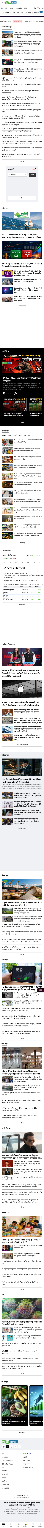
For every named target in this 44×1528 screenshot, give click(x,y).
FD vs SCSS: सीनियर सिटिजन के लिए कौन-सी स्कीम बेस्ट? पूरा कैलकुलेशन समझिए (21, 111)
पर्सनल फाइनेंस (26, 1464)
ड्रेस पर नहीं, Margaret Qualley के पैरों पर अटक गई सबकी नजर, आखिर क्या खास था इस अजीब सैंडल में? (27, 812)
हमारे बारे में (7, 1503)
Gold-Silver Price (6, 12)
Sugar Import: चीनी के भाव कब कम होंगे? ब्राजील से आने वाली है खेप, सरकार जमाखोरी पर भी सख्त (27, 34)
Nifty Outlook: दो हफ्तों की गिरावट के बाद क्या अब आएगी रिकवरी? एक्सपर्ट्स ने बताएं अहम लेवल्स (28, 61)
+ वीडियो (22, 423)
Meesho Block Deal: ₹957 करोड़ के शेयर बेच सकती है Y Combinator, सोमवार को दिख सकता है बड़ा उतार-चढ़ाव (28, 273)
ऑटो (22, 12)
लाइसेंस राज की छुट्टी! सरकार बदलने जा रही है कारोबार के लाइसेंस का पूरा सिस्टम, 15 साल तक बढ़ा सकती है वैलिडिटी (28, 729)
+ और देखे (22, 161)
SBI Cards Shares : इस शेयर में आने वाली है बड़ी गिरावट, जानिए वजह (13, 414)
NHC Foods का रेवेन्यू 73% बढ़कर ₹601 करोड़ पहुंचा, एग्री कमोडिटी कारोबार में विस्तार (20, 92)
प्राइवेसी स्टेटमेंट (35, 1503)
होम (2, 8)
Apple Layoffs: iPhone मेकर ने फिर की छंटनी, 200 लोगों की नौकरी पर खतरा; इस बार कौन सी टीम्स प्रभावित (20, 703)
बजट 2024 (5, 1457)
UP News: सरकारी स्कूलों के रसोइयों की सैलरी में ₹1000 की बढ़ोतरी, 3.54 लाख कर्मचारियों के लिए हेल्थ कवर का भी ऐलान (21, 117)
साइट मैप (25, 1505)
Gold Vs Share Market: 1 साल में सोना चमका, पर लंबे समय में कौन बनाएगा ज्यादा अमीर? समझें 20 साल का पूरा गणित (28, 534)
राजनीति (4, 1471)
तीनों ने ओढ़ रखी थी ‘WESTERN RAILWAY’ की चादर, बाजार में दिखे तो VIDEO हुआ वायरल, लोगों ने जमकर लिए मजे (28, 795)
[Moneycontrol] (11, 2)
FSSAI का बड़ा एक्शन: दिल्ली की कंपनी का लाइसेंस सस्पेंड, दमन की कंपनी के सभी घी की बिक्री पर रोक (21, 79)
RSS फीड (32, 1505)
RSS (15, 1446)
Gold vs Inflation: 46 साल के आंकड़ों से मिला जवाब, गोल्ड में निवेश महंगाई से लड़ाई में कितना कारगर (28, 483)
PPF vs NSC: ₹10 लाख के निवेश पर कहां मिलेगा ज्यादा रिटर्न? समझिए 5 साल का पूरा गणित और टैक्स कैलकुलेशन (22, 123)
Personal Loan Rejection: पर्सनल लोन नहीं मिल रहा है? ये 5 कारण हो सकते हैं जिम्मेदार (28, 52)
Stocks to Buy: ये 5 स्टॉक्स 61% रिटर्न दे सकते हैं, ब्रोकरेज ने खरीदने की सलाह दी (21, 85)
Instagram (11, 1446)
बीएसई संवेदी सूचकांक (9, 555)
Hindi (21, 1442)
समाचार (12, 8)
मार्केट (6, 8)
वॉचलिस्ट (4, 1481)
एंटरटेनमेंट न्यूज (6, 1128)
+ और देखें (22, 198)
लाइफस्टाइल (28, 12)
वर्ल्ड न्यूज (4, 1044)
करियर (20, 1505)
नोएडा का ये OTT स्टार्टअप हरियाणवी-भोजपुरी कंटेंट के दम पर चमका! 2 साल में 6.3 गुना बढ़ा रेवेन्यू (27, 737)
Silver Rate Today (7, 1464)
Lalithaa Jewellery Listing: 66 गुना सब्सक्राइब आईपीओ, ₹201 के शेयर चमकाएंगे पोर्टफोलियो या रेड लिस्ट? (22, 136)
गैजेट (18, 12)
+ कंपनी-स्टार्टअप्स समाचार (22, 744)
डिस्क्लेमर (27, 1503)
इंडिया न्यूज (5, 875)
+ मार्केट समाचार (22, 306)
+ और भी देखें (22, 604)
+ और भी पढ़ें (22, 543)
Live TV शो (5, 1484)
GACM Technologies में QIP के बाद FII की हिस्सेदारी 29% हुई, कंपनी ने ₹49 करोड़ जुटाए (21, 155)
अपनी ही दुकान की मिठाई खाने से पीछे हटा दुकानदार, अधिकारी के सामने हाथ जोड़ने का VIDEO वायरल (26, 821)
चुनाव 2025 (5, 1488)
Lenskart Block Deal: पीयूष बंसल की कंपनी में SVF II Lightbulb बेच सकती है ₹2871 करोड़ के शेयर (28, 299)
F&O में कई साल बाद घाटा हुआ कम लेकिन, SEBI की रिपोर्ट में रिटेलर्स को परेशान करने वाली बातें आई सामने (22, 265)
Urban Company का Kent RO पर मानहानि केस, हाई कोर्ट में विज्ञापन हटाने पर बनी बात (28, 70)
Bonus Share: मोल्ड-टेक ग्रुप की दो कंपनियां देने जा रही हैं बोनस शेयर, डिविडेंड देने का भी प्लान (28, 290)
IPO (30, 8)
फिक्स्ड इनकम (26, 1460)
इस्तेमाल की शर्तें (13, 1505)
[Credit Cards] (40, 990)
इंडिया (25, 8)
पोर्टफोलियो (5, 1474)
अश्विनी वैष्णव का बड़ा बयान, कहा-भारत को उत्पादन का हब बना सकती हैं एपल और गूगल (26, 711)
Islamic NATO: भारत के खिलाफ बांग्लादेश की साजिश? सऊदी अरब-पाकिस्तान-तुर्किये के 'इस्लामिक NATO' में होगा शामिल (20, 98)
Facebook (3, 1446)
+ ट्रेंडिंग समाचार (22, 828)
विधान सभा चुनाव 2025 (29, 1467)
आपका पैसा (19, 8)
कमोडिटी (25, 1457)
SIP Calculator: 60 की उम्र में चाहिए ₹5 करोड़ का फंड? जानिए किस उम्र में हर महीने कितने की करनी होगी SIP (27, 526)
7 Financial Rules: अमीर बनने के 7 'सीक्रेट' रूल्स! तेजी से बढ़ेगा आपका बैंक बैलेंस (28, 517)
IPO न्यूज (5, 959)
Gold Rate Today (7, 1460)
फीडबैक (21, 1503)
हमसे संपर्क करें (14, 1503)
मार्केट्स (4, 1478)
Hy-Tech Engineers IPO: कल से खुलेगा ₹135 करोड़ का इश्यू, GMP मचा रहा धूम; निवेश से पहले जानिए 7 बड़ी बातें (27, 44)
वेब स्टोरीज (37, 8)
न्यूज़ (3, 1467)
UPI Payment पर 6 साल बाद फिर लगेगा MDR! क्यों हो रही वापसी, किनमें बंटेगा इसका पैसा (27, 492)
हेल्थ (3, 1294)
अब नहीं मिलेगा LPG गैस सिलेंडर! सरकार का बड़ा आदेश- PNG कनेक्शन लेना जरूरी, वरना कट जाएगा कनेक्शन (22, 149)
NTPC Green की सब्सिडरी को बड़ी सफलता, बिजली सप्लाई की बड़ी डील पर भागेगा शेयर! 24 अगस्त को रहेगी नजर (22, 236)
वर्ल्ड (14, 12)
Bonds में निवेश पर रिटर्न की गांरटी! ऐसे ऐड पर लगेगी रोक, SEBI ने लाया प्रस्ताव (27, 281)
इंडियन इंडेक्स (35, 12)
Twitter (7, 1446)
